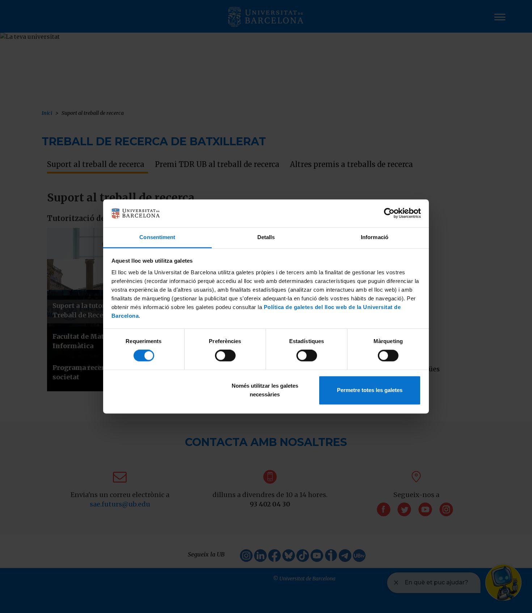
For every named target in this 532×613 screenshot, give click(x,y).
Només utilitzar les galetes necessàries (265, 390)
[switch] (225, 356)
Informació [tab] (374, 237)
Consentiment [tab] (157, 237)
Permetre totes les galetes (369, 390)
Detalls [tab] (266, 237)
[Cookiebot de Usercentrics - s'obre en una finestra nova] (389, 213)
